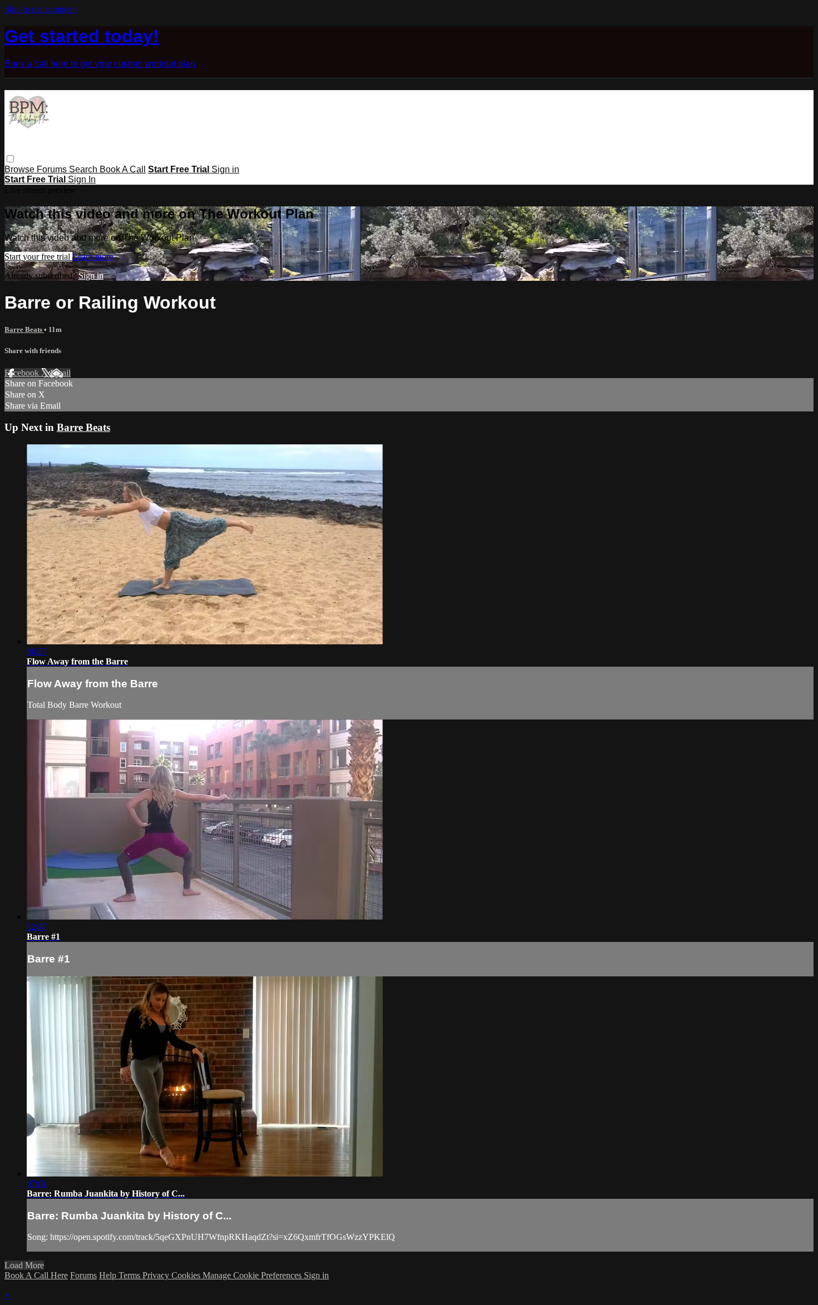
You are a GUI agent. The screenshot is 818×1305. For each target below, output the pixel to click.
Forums (53, 169)
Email (60, 373)
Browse (20, 169)
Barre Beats (24, 329)
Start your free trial (38, 256)
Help (109, 1275)
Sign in (225, 169)
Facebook (22, 373)
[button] (10, 158)
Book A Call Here (36, 1275)
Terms (130, 1275)
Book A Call (123, 169)
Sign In (82, 179)
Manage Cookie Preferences (253, 1275)
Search (84, 169)
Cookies (187, 1275)
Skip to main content (40, 9)
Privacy (156, 1275)
